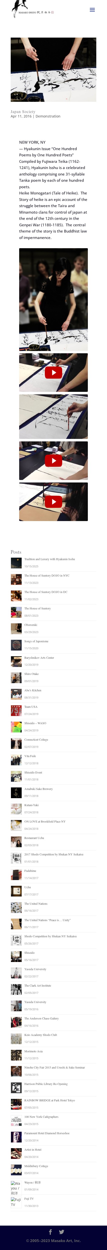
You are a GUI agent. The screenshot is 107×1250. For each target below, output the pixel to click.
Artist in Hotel (32, 1149)
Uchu (27, 887)
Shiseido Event (33, 772)
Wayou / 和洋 (32, 1182)
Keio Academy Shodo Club (40, 1035)
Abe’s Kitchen (32, 690)
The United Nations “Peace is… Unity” (47, 920)
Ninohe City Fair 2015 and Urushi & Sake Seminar (54, 1067)
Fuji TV (29, 1198)
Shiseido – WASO (35, 723)
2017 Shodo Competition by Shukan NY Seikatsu (53, 854)
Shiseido (29, 952)
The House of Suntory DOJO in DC (45, 592)
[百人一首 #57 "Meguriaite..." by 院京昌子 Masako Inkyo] (53, 460)
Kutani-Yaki (31, 805)
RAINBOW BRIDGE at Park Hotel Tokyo (49, 1100)
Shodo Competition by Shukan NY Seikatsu (50, 936)
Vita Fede (30, 756)
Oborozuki (30, 625)
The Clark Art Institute (37, 985)
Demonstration (48, 116)
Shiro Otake (31, 674)
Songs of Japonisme (36, 641)
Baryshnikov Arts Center (39, 657)
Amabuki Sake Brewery (38, 789)
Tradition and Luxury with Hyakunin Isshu (49, 559)
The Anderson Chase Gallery (41, 1018)
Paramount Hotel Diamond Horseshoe (46, 1133)
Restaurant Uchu (34, 838)
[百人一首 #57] (53, 460)
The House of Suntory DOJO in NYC (46, 575)
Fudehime (30, 871)
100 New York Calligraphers (41, 1117)
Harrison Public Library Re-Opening (46, 1084)
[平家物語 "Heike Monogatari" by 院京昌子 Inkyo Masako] (53, 501)
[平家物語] (53, 501)
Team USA (31, 707)
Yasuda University (35, 969)
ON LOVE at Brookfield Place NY (45, 821)
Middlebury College (36, 1166)
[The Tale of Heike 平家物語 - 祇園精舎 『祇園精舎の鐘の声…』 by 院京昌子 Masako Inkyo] (53, 372)
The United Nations (36, 903)
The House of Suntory (37, 608)
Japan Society (23, 111)
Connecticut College (36, 739)
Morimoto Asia (33, 1051)
